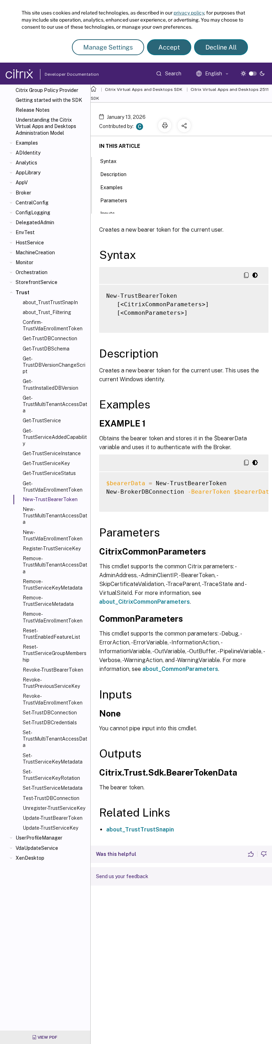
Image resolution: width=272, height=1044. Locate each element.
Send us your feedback (122, 876)
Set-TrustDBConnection (50, 712)
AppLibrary (28, 172)
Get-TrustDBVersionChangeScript (54, 365)
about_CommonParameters (180, 669)
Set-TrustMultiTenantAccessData (55, 739)
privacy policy (189, 13)
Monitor (24, 262)
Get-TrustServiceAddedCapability (55, 437)
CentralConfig (32, 202)
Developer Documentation (60, 74)
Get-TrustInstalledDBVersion (50, 384)
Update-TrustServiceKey (50, 828)
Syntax (108, 161)
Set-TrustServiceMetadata (53, 788)
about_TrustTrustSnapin (140, 829)
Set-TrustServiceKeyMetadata (53, 759)
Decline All (221, 47)
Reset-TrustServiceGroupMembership (54, 653)
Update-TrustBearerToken (53, 818)
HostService (30, 242)
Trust (22, 292)
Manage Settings (108, 47)
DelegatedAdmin (35, 222)
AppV (22, 182)
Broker (23, 193)
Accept (169, 47)
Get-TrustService (42, 420)
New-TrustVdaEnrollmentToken (53, 535)
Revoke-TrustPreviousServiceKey (51, 683)
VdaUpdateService (37, 848)
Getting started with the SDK (49, 100)
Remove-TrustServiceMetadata (48, 601)
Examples (27, 143)
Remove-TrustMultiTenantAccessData (55, 565)
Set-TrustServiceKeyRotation (51, 775)
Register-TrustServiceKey (52, 548)
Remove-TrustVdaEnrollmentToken (53, 617)
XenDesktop (30, 858)
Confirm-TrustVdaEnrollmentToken (53, 325)
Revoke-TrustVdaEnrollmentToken (53, 699)
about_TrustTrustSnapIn (50, 302)
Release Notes (33, 110)
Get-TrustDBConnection (50, 338)
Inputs (107, 213)
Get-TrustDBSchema (46, 349)
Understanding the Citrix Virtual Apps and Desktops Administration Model (46, 126)
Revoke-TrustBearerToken (53, 670)
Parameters (113, 200)
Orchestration (31, 272)
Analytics (26, 163)
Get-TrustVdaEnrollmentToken (53, 487)
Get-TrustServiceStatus (49, 473)
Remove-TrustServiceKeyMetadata (53, 585)
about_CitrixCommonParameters (144, 601)
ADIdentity (28, 153)
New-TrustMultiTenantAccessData (55, 515)
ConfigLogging (33, 212)
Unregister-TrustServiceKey (54, 808)
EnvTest (25, 232)
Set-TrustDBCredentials (50, 722)
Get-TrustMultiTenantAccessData (55, 404)
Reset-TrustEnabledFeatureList (51, 634)
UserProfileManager (39, 838)
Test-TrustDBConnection (51, 798)
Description (113, 174)
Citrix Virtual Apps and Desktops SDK (143, 89)
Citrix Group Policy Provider (47, 90)
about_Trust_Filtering (47, 312)
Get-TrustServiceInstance (52, 453)
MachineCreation (35, 252)
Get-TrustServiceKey (46, 463)
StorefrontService (36, 282)
